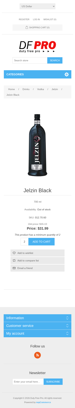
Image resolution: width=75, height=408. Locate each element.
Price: (32, 229)
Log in (36, 19)
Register (24, 19)
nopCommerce (43, 402)
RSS (37, 355)
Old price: (33, 224)
